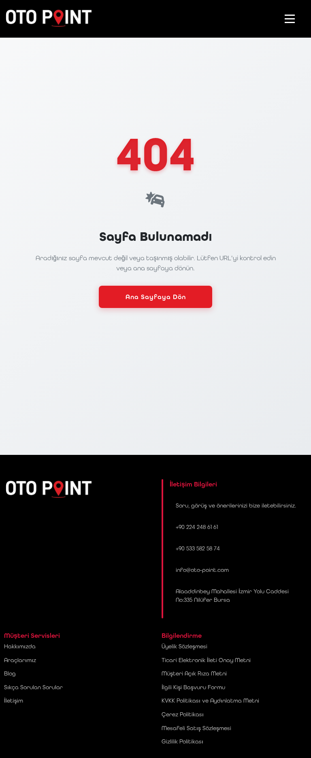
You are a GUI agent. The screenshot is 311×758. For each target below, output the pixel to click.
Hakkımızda (20, 646)
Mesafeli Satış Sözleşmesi (196, 728)
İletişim (13, 700)
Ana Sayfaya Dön (156, 297)
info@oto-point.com (202, 570)
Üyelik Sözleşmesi (184, 646)
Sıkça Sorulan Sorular (33, 687)
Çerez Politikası (183, 714)
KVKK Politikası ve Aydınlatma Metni (210, 700)
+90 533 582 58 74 (198, 548)
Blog (10, 673)
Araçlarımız (20, 660)
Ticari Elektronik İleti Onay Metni (206, 660)
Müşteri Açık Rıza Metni (194, 673)
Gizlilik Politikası (182, 741)
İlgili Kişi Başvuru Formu (193, 687)
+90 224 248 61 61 (197, 527)
